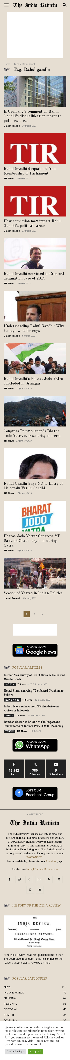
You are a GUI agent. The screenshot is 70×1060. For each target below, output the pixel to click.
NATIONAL (10, 684)
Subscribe (56, 761)
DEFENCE (9, 715)
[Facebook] (9, 879)
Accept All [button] (35, 1051)
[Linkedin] (39, 879)
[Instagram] (19, 879)
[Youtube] (40, 889)
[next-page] (42, 614)
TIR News (9, 178)
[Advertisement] (35, 35)
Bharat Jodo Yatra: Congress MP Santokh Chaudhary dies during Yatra (32, 540)
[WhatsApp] (30, 889)
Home (7, 64)
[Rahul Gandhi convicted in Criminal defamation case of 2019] (35, 253)
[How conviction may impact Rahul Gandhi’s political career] (35, 201)
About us (51, 861)
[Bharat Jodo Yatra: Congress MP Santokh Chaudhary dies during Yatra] (35, 516)
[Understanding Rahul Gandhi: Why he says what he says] (35, 306)
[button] (6, 5)
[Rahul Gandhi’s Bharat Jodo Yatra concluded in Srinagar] (35, 358)
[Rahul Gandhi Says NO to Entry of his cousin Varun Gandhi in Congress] (35, 463)
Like (14, 761)
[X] (59, 879)
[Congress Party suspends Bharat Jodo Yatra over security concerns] (35, 411)
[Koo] (29, 879)
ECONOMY (9, 731)
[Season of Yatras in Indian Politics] (35, 573)
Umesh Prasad (12, 125)
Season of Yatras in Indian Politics (34, 593)
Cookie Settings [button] (15, 1051)
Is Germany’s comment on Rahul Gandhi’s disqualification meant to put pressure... (32, 116)
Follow (35, 761)
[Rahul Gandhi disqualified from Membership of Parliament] (35, 148)
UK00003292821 (35, 857)
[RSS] (49, 879)
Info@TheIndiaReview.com (42, 869)
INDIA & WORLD (12, 700)
